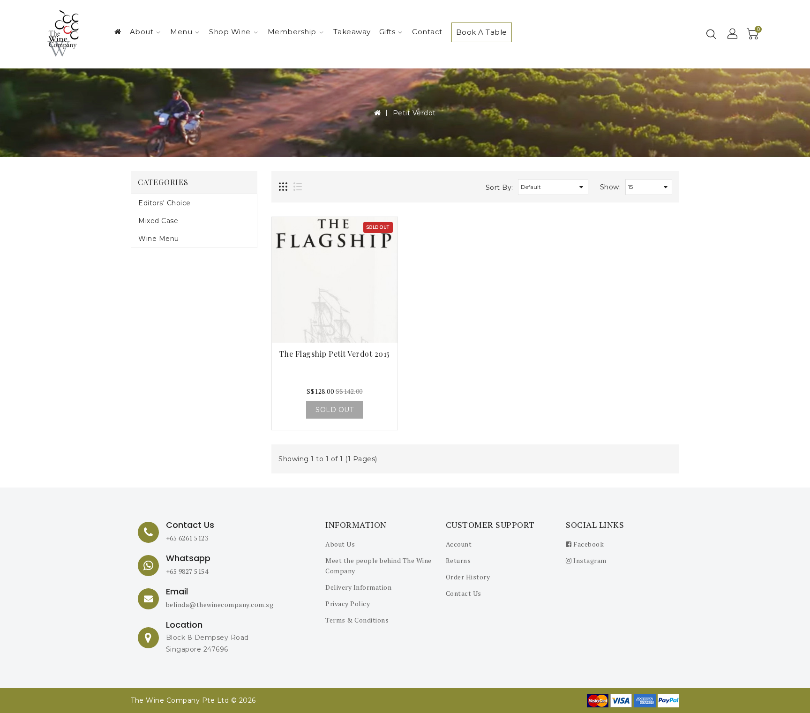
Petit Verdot (414, 113)
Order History (468, 576)
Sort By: (499, 187)
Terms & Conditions (357, 619)
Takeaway (352, 31)
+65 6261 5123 (187, 537)
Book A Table (481, 32)
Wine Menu (158, 238)
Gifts (387, 31)
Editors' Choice (164, 203)
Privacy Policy (347, 603)
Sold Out (334, 409)
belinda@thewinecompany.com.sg (220, 604)
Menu (181, 31)
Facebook (588, 544)
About (142, 31)
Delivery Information (358, 587)
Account (459, 544)
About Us (340, 544)
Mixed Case (158, 221)
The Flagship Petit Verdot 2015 (334, 354)
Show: (610, 187)
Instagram (589, 560)
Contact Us (463, 593)
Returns (458, 560)
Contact (427, 31)
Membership (292, 31)
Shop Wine (230, 31)
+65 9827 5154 (187, 571)
